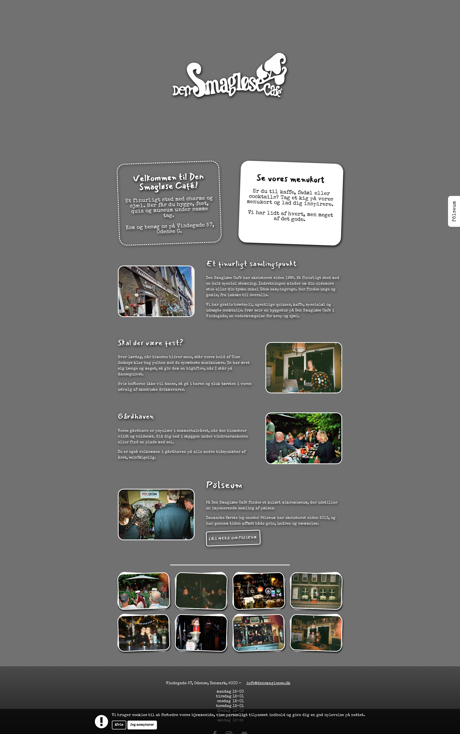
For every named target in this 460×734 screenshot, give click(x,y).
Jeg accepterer (142, 725)
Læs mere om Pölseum (233, 538)
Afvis (119, 725)
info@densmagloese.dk (268, 683)
